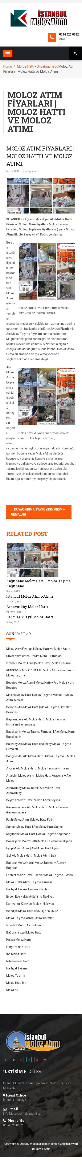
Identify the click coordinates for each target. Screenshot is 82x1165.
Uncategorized (47, 66)
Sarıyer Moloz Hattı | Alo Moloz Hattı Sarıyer (35, 826)
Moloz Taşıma (15, 975)
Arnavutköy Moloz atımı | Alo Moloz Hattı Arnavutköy (33, 790)
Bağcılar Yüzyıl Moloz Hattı (29, 617)
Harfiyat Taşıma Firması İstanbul (27, 889)
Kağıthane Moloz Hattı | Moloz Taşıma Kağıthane (38, 834)
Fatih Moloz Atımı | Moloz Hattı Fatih (30, 819)
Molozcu (12, 990)
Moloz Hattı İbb (16, 982)
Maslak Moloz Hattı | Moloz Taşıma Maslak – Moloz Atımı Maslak (40, 697)
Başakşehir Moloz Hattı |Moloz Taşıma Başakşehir (39, 841)
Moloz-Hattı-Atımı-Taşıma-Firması (29, 882)
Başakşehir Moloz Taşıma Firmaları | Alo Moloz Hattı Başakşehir (40, 734)
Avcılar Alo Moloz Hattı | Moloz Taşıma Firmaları (37, 768)
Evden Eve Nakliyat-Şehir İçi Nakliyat (30, 896)
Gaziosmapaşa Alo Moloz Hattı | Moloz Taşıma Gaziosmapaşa (37, 810)
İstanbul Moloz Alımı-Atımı (29, 596)
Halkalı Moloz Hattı (18, 939)
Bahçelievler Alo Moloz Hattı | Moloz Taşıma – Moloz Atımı (40, 758)
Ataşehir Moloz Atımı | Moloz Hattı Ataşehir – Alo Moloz (38, 778)
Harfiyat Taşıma (17, 968)
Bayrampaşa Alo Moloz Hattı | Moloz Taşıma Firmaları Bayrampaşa (35, 722)
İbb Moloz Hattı (16, 954)
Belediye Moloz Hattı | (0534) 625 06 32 (32, 911)
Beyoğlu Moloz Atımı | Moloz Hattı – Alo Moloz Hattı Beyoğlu (40, 685)
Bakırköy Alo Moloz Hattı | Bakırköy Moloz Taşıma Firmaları (38, 746)
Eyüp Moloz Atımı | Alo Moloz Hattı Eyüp (32, 848)
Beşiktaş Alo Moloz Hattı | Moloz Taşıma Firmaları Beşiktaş (38, 709)
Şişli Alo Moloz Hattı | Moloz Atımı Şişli (31, 855)
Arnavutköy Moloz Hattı (27, 606)
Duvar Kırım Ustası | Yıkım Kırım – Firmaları (38, 512)
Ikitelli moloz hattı (17, 961)
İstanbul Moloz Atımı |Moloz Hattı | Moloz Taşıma (38, 663)
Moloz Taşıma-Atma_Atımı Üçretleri (30, 918)
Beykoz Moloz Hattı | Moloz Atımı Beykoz (33, 800)
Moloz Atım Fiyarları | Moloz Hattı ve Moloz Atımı (40, 156)
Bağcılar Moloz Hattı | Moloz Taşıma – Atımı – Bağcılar (36, 865)
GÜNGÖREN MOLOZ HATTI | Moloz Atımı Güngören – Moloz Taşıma (40, 673)
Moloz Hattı (25, 66)
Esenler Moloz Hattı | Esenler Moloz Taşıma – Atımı (39, 875)
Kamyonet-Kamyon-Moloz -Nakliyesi (30, 903)
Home (7, 66)
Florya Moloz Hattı (18, 947)
